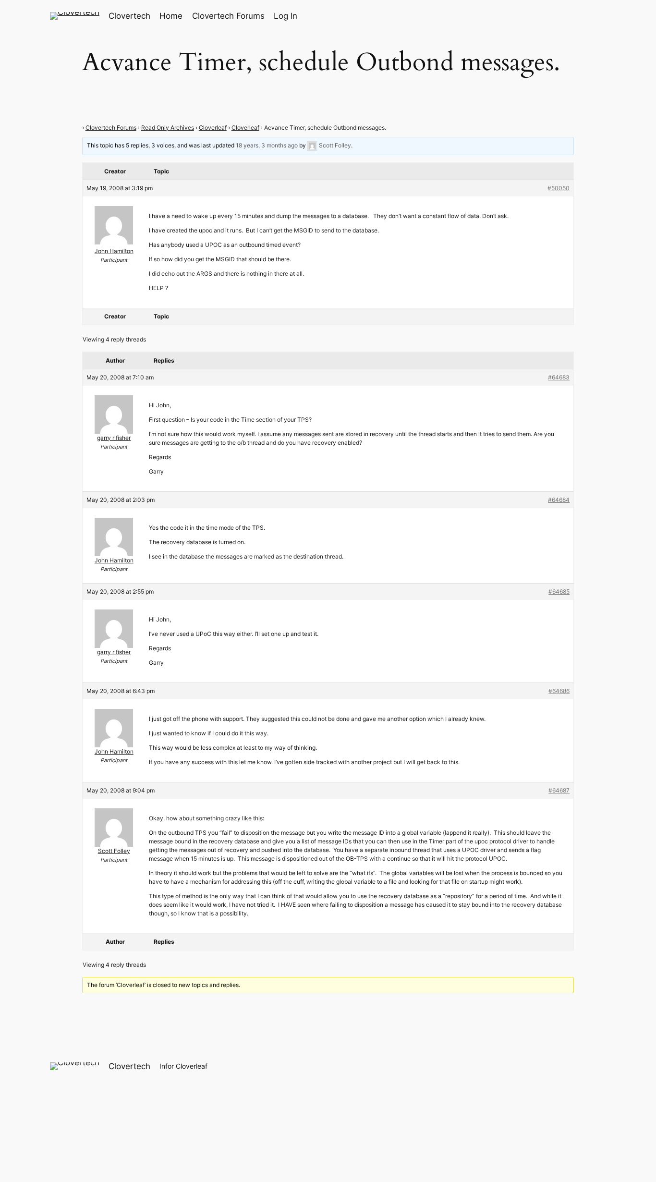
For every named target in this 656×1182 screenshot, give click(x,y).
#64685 (559, 591)
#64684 (559, 499)
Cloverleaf (213, 127)
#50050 (558, 188)
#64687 (559, 790)
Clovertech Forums (110, 127)
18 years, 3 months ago (267, 145)
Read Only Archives (167, 127)
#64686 (559, 691)
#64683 (559, 377)
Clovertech (129, 16)
